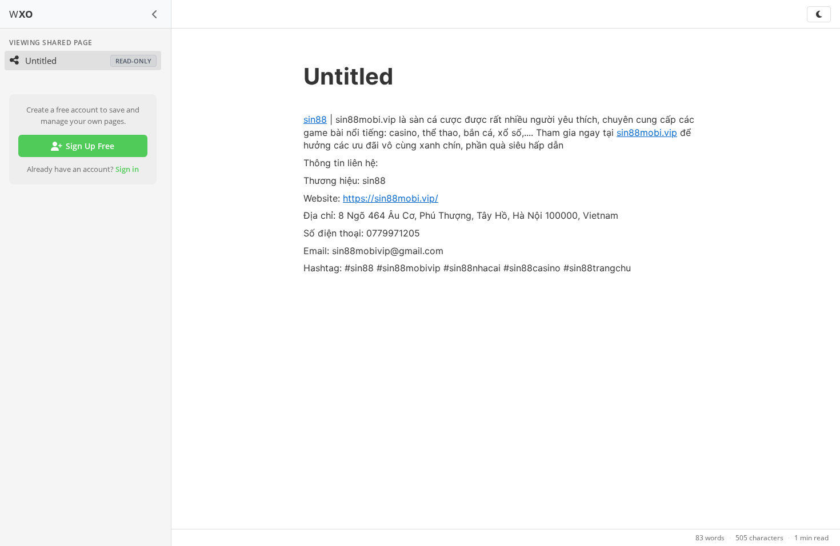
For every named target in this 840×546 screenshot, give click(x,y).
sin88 (315, 119)
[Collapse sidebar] (155, 14)
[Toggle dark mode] (819, 14)
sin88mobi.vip (647, 132)
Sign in (127, 169)
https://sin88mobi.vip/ (390, 198)
